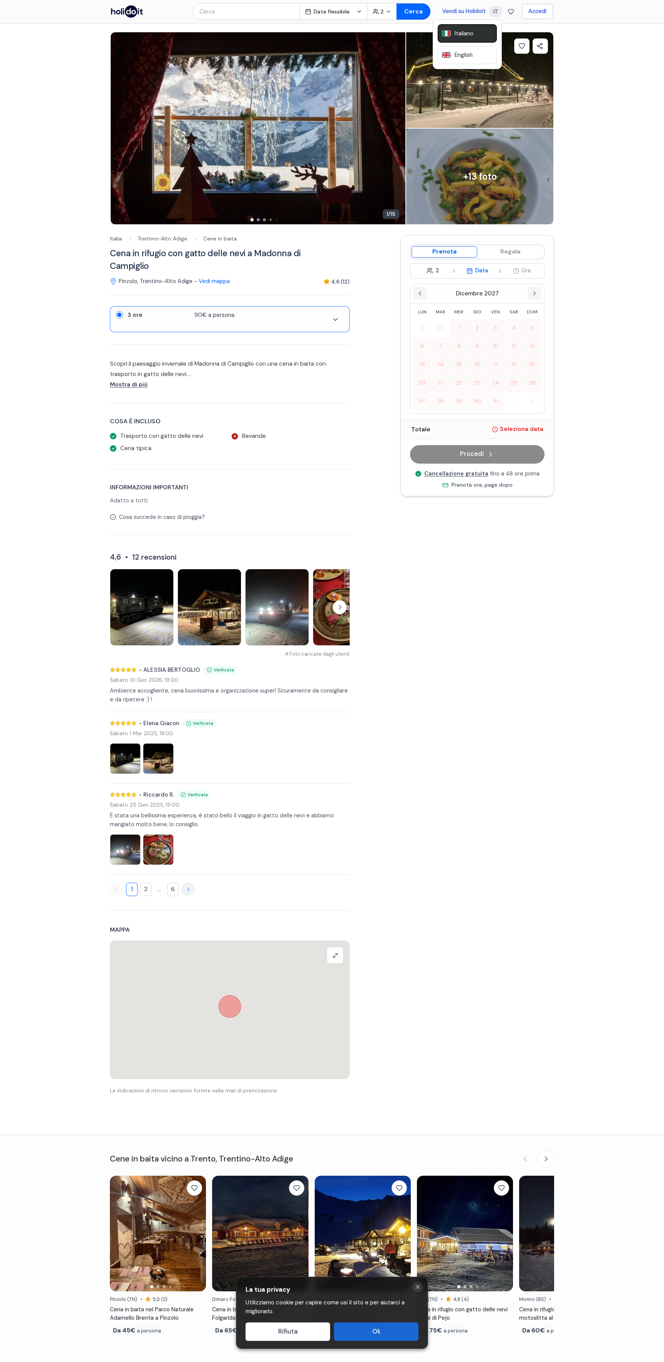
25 (514, 383)
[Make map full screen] (335, 955)
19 (532, 364)
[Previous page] (117, 889)
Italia (116, 238)
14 (440, 364)
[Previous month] (420, 293)
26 (532, 383)
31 (495, 401)
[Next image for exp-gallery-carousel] (396, 128)
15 (458, 364)
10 (496, 346)
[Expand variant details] (335, 319)
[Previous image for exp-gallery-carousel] (120, 128)
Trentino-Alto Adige (162, 238)
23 (477, 383)
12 (532, 346)
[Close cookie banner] (418, 1287)
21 (440, 383)
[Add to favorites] (522, 46)
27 (422, 401)
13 (422, 364)
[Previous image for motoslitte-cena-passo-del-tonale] (324, 1233)
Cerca (413, 11)
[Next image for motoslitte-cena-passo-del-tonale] (401, 1233)
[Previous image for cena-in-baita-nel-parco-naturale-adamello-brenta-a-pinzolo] (119, 1233)
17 (495, 364)
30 (441, 328)
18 (513, 364)
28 (440, 401)
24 (495, 383)
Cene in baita (220, 238)
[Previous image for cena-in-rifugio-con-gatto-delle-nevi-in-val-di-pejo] (426, 1233)
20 (422, 383)
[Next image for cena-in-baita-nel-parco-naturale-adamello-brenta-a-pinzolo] (196, 1233)
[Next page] (188, 889)
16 (477, 364)
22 (459, 383)
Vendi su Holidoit (464, 11)
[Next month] (534, 293)
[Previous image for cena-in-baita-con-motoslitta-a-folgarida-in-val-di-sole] (222, 1233)
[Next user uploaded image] (340, 607)
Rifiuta (288, 1331)
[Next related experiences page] (545, 1158)
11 (514, 346)
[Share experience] (540, 46)
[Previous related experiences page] (525, 1158)
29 (422, 328)
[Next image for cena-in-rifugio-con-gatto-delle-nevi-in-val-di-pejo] (503, 1233)
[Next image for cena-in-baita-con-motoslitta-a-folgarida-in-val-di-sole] (299, 1233)
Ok (376, 1331)
